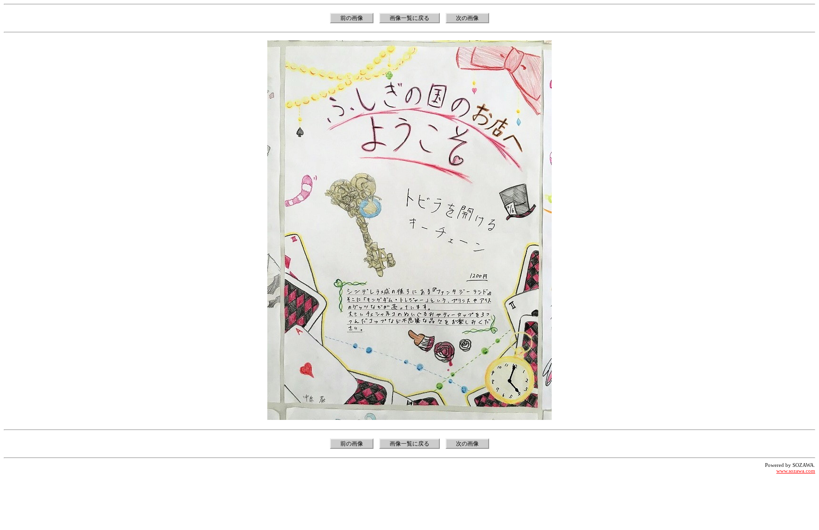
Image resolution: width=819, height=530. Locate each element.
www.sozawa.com (795, 471)
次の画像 (467, 18)
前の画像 (351, 18)
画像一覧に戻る (409, 18)
